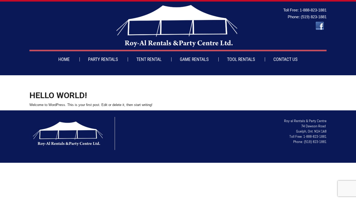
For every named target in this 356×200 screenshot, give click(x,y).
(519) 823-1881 (314, 17)
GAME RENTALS (194, 59)
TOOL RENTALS (241, 59)
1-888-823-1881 (313, 10)
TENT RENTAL (149, 59)
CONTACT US (285, 59)
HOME (64, 59)
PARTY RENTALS (103, 59)
